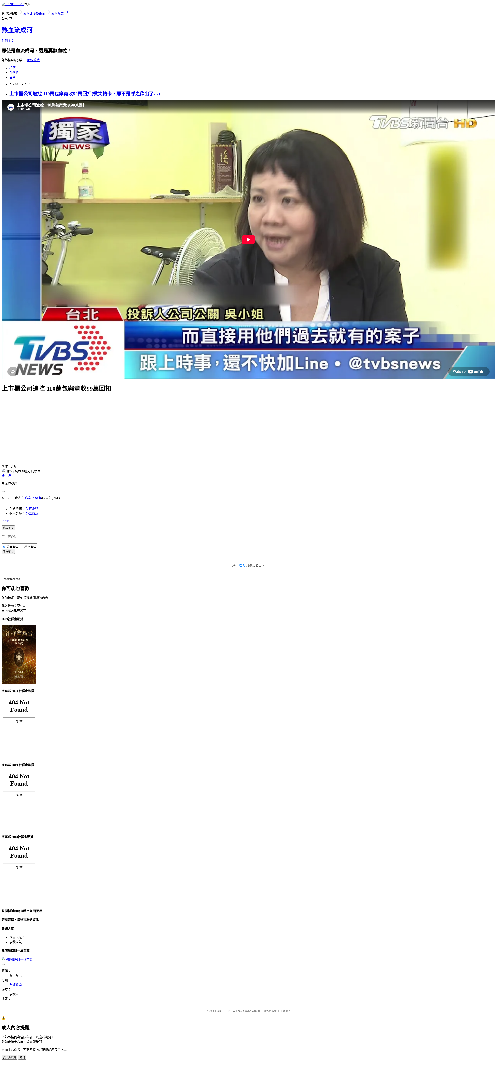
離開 (22, 1057)
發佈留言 (8, 551)
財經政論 (33, 60)
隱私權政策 (270, 1010)
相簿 (12, 68)
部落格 (14, 72)
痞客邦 (29, 498)
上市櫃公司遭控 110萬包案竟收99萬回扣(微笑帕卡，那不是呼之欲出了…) (84, 93)
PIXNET (219, 1010)
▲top (5, 520)
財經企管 (32, 509)
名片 (12, 77)
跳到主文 (8, 41)
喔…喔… (8, 476)
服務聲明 (285, 1010)
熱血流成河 (17, 30)
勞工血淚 (32, 513)
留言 (38, 498)
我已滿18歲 (9, 1057)
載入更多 (8, 527)
